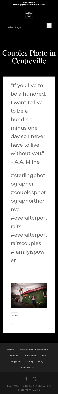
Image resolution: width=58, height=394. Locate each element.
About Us (14, 355)
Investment (30, 355)
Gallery (29, 361)
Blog (40, 361)
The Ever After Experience (33, 349)
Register (16, 361)
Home (10, 349)
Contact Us (27, 367)
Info (44, 355)
